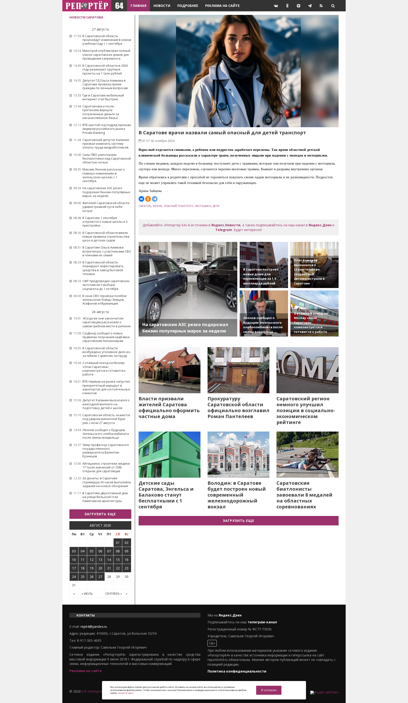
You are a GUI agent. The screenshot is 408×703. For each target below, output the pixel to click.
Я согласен (268, 690)
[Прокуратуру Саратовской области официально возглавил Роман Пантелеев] (238, 370)
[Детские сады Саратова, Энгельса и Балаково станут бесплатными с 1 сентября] (169, 455)
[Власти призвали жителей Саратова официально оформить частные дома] (169, 370)
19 (92, 568)
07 (109, 551)
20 (100, 568)
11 (83, 559)
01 (118, 542)
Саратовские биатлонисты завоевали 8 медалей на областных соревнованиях (304, 495)
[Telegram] (154, 199)
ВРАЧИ (157, 206)
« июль (87, 594)
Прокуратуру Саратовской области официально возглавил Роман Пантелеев (238, 407)
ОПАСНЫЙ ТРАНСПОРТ (178, 206)
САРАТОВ (145, 206)
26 (92, 576)
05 (92, 551)
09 (126, 551)
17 (74, 568)
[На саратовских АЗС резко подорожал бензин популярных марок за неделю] (188, 289)
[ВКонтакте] (141, 199)
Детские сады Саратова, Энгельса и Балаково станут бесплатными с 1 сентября (166, 495)
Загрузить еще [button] (100, 514)
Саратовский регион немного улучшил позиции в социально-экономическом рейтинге (305, 410)
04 (83, 551)
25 (83, 576)
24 (74, 576)
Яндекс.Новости (225, 225)
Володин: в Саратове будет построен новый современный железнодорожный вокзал (237, 495)
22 (118, 568)
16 (126, 559)
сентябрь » (113, 594)
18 (83, 568)
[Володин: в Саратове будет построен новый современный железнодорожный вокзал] (238, 455)
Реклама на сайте (222, 5)
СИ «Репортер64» (96, 691)
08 (118, 551)
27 (100, 576)
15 (118, 559)
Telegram (223, 229)
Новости (161, 5)
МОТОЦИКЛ (203, 206)
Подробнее (187, 5)
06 (100, 551)
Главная (138, 5)
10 (74, 559)
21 (109, 568)
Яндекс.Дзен (320, 225)
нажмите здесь (125, 692)
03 (74, 551)
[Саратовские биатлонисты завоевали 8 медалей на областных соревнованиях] (307, 455)
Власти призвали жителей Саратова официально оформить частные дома (169, 407)
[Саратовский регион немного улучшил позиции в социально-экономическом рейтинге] (307, 370)
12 (92, 559)
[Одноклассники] (148, 199)
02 (126, 542)
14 (109, 559)
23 (126, 568)
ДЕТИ (216, 206)
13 (100, 559)
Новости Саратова (86, 17)
